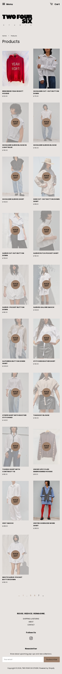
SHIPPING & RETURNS (31, 619)
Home (4, 36)
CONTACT (31, 625)
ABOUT (31, 622)
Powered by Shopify (46, 668)
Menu (9, 4)
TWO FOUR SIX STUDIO (30, 668)
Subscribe (51, 659)
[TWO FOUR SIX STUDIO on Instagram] (31, 639)
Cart (57, 4)
